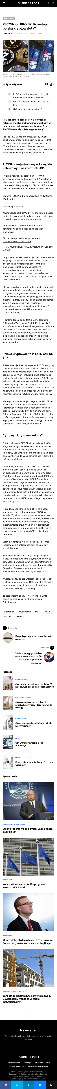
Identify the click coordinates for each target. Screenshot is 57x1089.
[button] (4, 3)
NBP (37, 612)
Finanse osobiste (21, 679)
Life (16, 698)
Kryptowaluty (25, 612)
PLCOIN (7, 616)
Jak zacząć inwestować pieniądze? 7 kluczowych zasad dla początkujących (34, 685)
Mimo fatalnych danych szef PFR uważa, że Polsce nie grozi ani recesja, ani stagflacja (28, 941)
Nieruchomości (18, 991)
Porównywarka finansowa (37, 1066)
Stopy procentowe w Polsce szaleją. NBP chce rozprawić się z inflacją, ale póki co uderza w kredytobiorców (26, 544)
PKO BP (47, 612)
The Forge (26, 1063)
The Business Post (12, 1063)
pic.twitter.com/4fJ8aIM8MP (17, 241)
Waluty (19, 616)
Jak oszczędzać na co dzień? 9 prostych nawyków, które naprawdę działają (33, 705)
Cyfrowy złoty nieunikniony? (27, 109)
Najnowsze (38, 1063)
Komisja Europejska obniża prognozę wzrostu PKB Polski (24, 886)
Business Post (29, 3)
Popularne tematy (16, 1066)
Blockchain (9, 612)
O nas (47, 1063)
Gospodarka (8, 18)
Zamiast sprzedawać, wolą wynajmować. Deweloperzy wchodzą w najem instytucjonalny (27, 998)
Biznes (17, 738)
